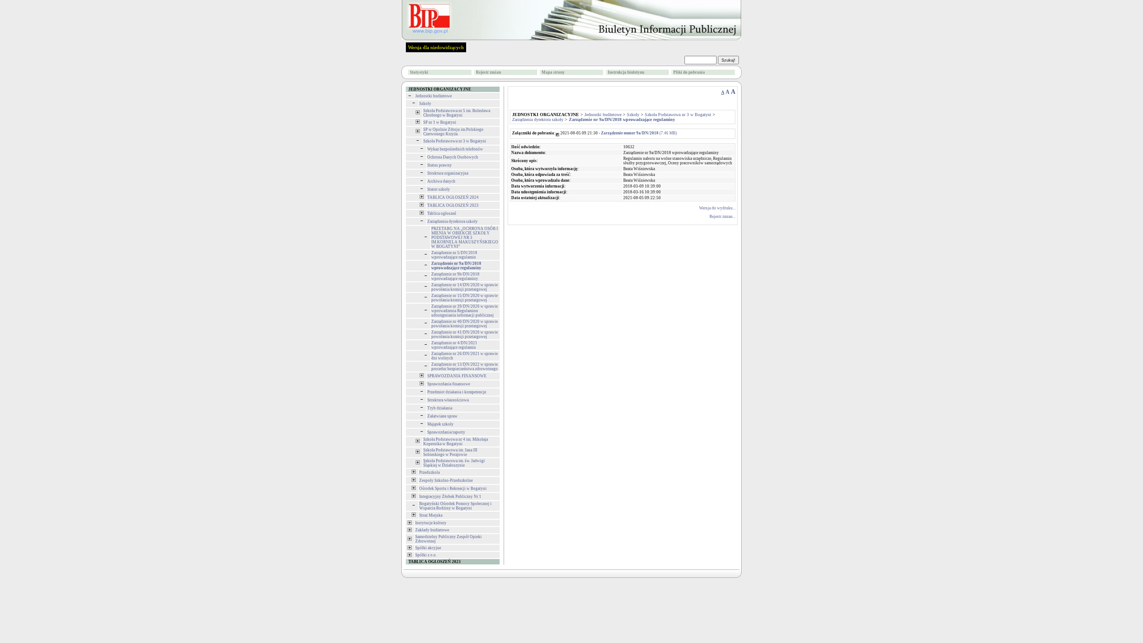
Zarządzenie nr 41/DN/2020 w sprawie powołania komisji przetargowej (464, 334)
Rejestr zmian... (722, 216)
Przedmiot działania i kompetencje (456, 392)
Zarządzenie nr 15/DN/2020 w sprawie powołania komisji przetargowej (464, 297)
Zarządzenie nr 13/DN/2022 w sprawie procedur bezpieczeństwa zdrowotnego (464, 366)
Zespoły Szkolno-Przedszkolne (446, 480)
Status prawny (439, 165)
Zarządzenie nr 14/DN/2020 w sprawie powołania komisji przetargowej (464, 287)
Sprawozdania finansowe (448, 384)
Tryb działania (439, 408)
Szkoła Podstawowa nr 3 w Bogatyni (454, 141)
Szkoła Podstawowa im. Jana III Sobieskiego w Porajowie (450, 452)
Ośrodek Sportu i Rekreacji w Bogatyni (453, 488)
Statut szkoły (438, 189)
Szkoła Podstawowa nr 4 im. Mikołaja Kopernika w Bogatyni (455, 441)
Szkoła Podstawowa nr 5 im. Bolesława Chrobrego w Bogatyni (456, 113)
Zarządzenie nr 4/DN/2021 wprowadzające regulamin (454, 345)
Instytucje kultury (430, 523)
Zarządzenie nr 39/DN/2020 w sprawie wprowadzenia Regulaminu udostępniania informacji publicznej (464, 310)
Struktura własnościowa (448, 400)
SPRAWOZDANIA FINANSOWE (457, 376)
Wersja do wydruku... (717, 208)
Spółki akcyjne (428, 548)
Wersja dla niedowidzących (436, 47)
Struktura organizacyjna (447, 173)
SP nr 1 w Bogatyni (439, 122)
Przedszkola (429, 472)
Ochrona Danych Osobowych (452, 157)
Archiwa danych (441, 181)
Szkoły (425, 103)
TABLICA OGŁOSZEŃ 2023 (453, 205)
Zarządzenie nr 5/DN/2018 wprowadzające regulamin (454, 255)
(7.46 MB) (639, 133)
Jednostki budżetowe (433, 96)
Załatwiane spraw (442, 416)
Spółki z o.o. (426, 555)
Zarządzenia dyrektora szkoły (452, 221)
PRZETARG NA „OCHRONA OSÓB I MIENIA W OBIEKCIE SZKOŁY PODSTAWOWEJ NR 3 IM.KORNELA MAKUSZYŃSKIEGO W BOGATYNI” (464, 237)
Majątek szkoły (440, 424)
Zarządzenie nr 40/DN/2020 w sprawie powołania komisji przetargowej (464, 323)
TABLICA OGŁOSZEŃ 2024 (453, 197)
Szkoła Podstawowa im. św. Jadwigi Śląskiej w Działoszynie (454, 463)
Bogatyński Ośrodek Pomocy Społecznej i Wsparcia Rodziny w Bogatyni (455, 505)
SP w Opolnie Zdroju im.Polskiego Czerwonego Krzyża (453, 131)
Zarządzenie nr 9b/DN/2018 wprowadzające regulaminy (455, 276)
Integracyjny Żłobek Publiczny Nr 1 (450, 496)
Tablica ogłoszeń (441, 213)
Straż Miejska (430, 515)
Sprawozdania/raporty (446, 432)
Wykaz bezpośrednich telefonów (455, 149)
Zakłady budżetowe (432, 530)
